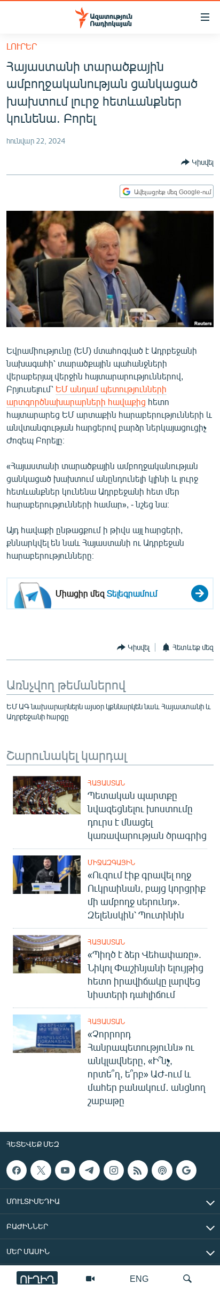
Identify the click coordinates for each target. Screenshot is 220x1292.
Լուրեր (21, 46)
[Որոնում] (187, 1278)
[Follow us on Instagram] (114, 1170)
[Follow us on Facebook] (16, 1170)
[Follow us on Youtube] (65, 1170)
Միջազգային (111, 862)
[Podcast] (162, 1170)
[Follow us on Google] (186, 1170)
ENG (139, 1278)
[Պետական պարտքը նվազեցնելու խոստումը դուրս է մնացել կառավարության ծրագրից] (47, 795)
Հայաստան (106, 783)
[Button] (197, 162)
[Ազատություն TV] (90, 1278)
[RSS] (138, 1170)
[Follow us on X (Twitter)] (40, 1170)
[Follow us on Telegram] (89, 1170)
